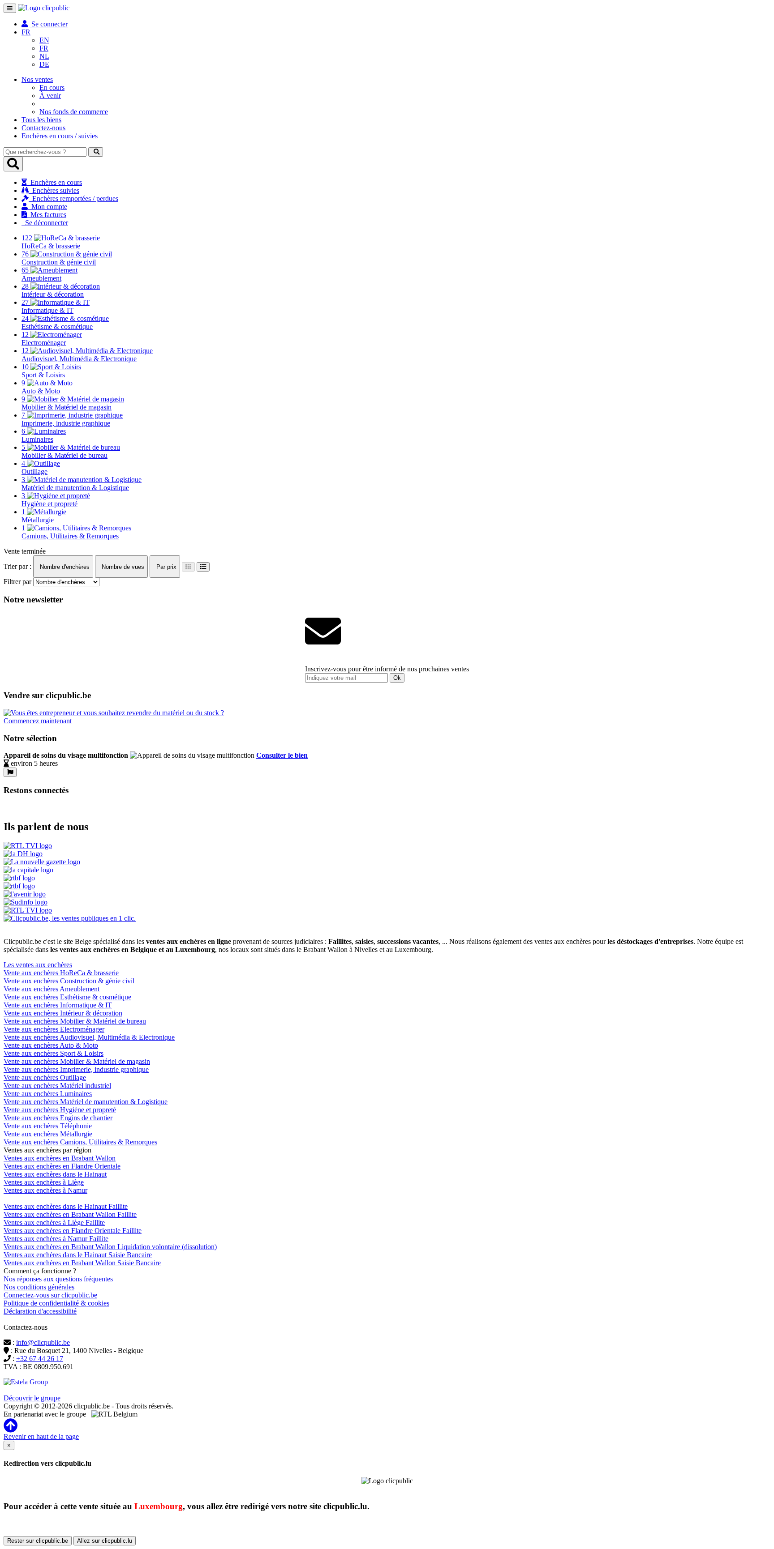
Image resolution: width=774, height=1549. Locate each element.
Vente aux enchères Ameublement (51, 989)
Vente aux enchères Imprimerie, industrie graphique (76, 1069)
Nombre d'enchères (64, 566)
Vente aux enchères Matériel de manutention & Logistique (86, 1101)
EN (44, 40)
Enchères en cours (54, 182)
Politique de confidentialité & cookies (56, 1303)
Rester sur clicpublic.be (37, 1540)
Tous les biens (41, 120)
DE (44, 64)
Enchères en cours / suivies (60, 136)
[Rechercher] (95, 152)
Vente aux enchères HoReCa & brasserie (61, 973)
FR (43, 48)
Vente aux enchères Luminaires (48, 1093)
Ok (397, 677)
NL (44, 56)
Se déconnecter (45, 222)
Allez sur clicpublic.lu (104, 1540)
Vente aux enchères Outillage (45, 1077)
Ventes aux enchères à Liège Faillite (54, 1222)
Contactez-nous (43, 128)
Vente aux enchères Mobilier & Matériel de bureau (75, 1021)
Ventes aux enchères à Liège (44, 1182)
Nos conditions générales (39, 1287)
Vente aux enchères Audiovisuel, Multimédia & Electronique (89, 1037)
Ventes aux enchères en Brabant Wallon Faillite (70, 1214)
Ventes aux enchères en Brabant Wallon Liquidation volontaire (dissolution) (110, 1246)
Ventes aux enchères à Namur (45, 1190)
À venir (50, 95)
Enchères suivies (54, 190)
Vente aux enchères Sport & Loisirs (53, 1053)
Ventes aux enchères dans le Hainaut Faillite (66, 1206)
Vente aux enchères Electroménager (54, 1029)
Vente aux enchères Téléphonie (48, 1126)
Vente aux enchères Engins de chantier (58, 1118)
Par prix (165, 566)
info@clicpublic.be (43, 1342)
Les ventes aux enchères (38, 965)
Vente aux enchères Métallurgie (48, 1134)
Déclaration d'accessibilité (40, 1311)
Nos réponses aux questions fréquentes (58, 1279)
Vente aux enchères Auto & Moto (51, 1045)
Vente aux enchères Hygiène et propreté (60, 1110)
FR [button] (26, 32)
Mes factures (46, 214)
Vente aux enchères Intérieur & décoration (63, 1013)
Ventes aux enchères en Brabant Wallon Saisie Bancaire (82, 1263)
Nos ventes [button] (37, 79)
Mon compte (47, 206)
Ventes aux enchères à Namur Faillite (56, 1238)
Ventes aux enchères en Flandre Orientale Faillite (73, 1230)
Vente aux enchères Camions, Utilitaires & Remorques (80, 1142)
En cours (51, 87)
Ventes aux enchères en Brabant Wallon (60, 1158)
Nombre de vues (122, 566)
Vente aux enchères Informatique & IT (58, 1005)
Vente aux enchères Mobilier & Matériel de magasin (77, 1061)
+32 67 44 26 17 (39, 1358)
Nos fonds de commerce (73, 111)
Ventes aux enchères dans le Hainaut (55, 1174)
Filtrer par (17, 581)
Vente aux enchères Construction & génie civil (69, 981)
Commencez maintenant (38, 721)
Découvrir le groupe (32, 1398)
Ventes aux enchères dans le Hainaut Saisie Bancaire (78, 1255)
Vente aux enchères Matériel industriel (57, 1085)
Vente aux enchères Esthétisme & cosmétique (67, 997)
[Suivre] (10, 772)
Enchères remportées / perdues (73, 198)
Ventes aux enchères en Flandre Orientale (62, 1166)
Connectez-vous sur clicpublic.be (50, 1295)
